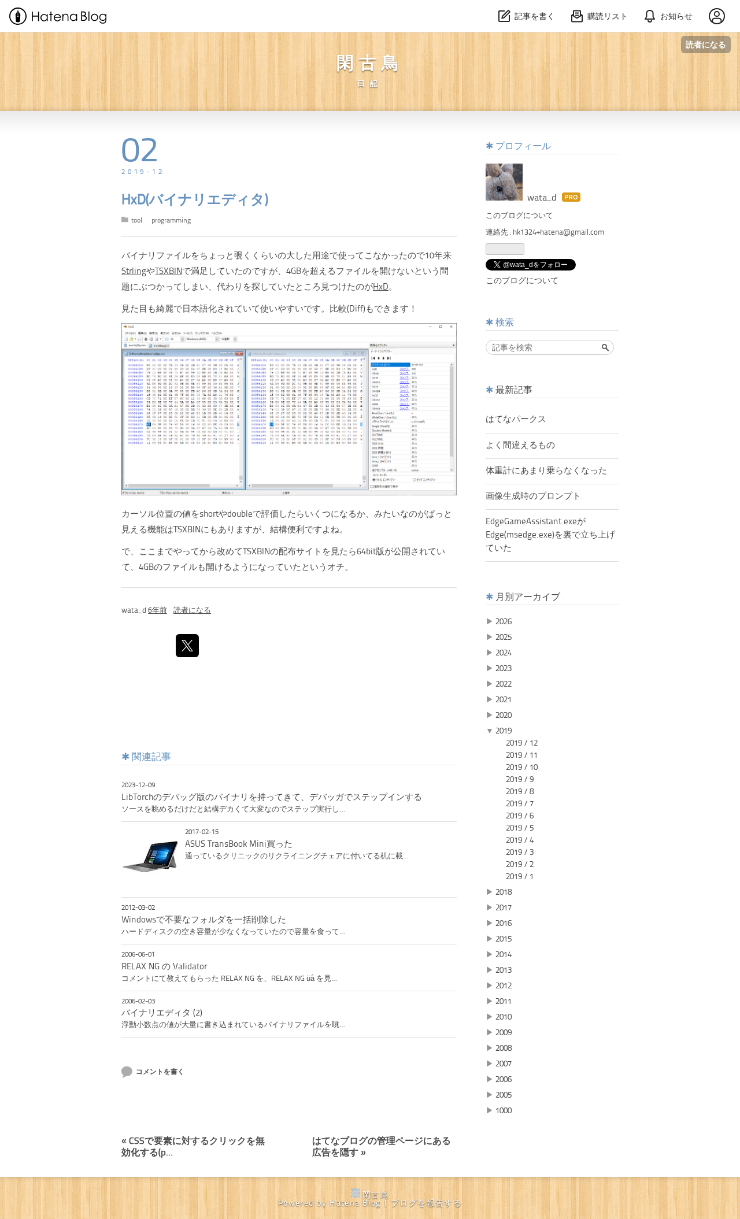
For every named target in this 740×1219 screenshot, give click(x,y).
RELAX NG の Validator (164, 967)
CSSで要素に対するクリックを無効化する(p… (193, 1142)
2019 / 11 (522, 755)
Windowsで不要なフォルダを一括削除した (203, 920)
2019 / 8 (520, 792)
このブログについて (519, 216)
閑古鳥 (370, 64)
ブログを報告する (426, 1203)
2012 (503, 986)
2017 (503, 908)
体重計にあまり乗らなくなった (546, 471)
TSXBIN (168, 272)
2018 (503, 892)
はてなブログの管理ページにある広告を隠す (381, 1142)
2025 (503, 637)
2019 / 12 (522, 743)
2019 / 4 (520, 840)
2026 (503, 622)
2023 (503, 669)
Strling (133, 272)
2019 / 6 (520, 816)
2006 (503, 1080)
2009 (503, 1033)
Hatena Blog (355, 1203)
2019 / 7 (520, 804)
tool (136, 220)
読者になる (706, 44)
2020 (503, 716)
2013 (503, 970)
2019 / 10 (522, 768)
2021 (503, 700)
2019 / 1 (520, 877)
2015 (503, 939)
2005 (503, 1095)
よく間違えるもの (520, 445)
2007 (503, 1064)
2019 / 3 (520, 853)
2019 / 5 (520, 828)
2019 (503, 731)
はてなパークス (516, 419)
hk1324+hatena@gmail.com (558, 232)
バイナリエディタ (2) (161, 1013)
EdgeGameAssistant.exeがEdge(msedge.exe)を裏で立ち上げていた (550, 535)
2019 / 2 (520, 865)
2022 (503, 684)
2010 (503, 1017)
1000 (503, 1111)
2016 (503, 924)
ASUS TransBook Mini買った (239, 844)
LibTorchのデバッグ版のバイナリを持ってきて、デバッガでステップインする (271, 797)
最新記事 (513, 390)
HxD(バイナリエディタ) (194, 201)
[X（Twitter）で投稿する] (187, 645)
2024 (503, 653)
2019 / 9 (520, 780)
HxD (380, 287)
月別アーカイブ (527, 597)
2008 (503, 1048)
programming (171, 220)
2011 (503, 1002)
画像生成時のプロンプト (533, 496)
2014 (503, 955)
